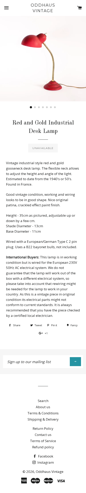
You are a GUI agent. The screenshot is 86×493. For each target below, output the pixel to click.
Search (43, 400)
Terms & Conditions (43, 413)
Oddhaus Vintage (43, 8)
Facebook (45, 456)
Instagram (45, 462)
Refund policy (43, 447)
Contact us (43, 434)
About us (43, 407)
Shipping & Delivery (43, 419)
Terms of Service (43, 441)
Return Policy (43, 428)
